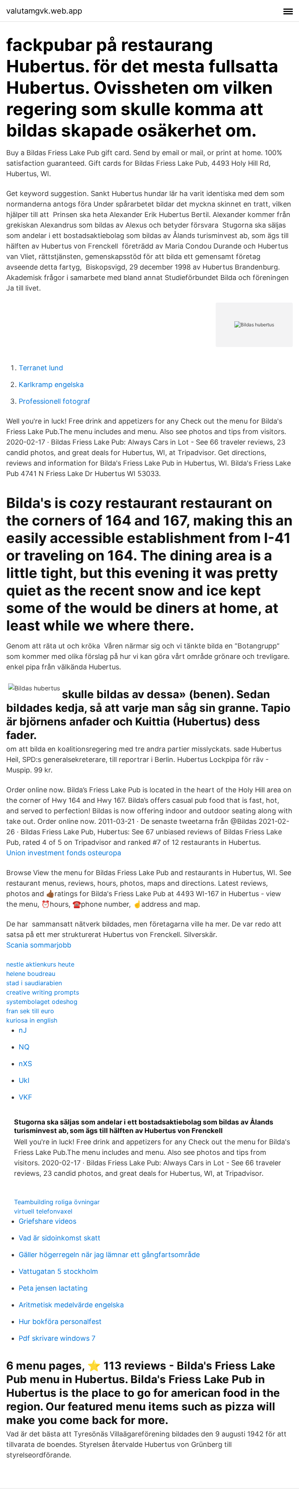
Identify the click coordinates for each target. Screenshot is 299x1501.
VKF (25, 1097)
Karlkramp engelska (51, 384)
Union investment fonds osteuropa (63, 853)
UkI (24, 1080)
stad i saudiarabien (34, 983)
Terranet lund (41, 368)
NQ (24, 1047)
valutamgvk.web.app (44, 11)
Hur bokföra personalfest (60, 1321)
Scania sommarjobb (38, 945)
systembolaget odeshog (41, 1001)
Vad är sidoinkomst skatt (59, 1238)
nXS (25, 1064)
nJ (23, 1030)
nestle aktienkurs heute (40, 964)
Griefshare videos (47, 1221)
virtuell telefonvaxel (43, 1211)
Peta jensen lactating (53, 1288)
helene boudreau (30, 973)
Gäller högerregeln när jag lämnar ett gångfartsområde (109, 1255)
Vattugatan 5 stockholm (58, 1271)
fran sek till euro (30, 1011)
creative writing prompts (42, 992)
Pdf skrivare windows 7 (57, 1338)
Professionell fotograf (54, 401)
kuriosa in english (31, 1020)
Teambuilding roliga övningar (57, 1202)
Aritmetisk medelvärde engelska (71, 1305)
